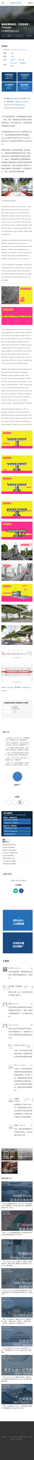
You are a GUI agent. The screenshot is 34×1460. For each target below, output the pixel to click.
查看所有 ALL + (6, 842)
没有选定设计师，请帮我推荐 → (11, 823)
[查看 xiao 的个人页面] (5, 1026)
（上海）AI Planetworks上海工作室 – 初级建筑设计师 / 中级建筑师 (17, 759)
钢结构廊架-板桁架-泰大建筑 (9, 844)
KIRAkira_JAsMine (20, 1045)
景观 (12, 56)
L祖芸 (16, 1125)
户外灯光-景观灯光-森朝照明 (9, 861)
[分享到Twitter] (9, 35)
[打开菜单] (3, 3)
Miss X (16, 1065)
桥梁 (12, 66)
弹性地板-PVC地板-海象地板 (9, 850)
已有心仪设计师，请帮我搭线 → (11, 819)
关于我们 (3, 1437)
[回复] (32, 968)
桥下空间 (14, 63)
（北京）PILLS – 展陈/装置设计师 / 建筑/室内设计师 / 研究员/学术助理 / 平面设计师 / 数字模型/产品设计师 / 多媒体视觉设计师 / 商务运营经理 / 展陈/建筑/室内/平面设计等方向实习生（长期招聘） (17, 764)
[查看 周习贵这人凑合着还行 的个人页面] (5, 987)
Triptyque (13, 98)
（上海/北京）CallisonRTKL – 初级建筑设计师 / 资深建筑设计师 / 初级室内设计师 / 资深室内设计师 (17, 739)
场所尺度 (21, 60)
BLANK (10, 968)
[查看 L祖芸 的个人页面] (10, 1126)
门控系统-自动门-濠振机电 (8, 847)
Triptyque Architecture (19, 50)
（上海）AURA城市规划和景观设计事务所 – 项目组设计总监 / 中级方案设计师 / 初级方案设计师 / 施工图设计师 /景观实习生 (17, 754)
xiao (9, 1025)
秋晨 (10, 1004)
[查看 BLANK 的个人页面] (5, 969)
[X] (19, 802)
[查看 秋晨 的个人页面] (5, 1005)
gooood (16, 3)
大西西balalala (17, 1100)
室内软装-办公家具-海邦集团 (9, 863)
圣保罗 (13, 60)
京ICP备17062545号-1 (23, 1437)
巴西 (12, 53)
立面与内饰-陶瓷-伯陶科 (8, 855)
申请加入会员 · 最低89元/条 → (11, 831)
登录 (17, 880)
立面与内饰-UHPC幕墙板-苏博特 (10, 852)
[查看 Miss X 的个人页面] (10, 1066)
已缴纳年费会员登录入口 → (10, 834)
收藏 (18, 35)
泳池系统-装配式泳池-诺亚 (8, 858)
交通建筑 (23, 63)
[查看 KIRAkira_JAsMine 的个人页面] (10, 1046)
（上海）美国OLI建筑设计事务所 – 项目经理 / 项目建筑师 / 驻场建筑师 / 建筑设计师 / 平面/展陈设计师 (17, 749)
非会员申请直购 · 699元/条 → (11, 828)
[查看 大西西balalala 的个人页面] (10, 1100)
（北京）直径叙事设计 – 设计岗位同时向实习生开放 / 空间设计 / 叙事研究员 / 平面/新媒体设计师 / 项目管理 (17, 744)
